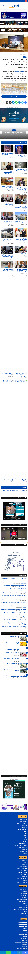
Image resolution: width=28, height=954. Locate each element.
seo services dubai (24, 825)
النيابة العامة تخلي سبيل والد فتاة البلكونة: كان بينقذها (7, 374)
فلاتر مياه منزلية (24, 862)
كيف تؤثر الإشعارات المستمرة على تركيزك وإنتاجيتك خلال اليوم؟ (13, 1)
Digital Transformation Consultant (20, 845)
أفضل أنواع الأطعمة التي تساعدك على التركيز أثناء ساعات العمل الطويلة (14, 623)
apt (26, 932)
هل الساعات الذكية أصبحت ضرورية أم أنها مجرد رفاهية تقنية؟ (14, 578)
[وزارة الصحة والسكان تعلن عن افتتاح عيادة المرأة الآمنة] (7, 264)
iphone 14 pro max (23, 851)
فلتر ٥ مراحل (24, 860)
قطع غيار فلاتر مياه (23, 866)
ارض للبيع (25, 928)
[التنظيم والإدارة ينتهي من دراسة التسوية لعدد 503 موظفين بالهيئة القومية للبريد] (21, 264)
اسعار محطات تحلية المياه (22, 882)
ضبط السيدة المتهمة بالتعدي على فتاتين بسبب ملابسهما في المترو (21, 479)
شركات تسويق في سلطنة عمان (21, 942)
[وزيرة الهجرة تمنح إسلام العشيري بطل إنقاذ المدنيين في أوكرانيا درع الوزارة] (21, 232)
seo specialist (24, 827)
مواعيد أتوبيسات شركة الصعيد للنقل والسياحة (11, 669)
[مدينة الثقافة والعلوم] (23, 638)
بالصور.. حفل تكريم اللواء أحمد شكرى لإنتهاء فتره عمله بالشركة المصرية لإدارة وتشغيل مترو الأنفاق (21, 206)
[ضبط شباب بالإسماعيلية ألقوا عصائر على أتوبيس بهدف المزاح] (7, 250)
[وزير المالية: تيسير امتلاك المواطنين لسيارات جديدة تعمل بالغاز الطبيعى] (7, 216)
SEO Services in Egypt (23, 897)
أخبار (21, 54)
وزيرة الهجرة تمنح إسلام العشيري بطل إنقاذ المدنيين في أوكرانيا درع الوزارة (21, 239)
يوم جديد (25, 915)
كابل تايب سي (24, 880)
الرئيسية (24, 54)
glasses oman (24, 946)
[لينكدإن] (19, 102)
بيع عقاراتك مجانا (14, 20)
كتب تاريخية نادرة (24, 874)
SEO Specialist (24, 839)
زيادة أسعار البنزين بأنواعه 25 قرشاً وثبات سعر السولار (21, 254)
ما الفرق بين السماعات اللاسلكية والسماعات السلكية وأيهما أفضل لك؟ (13, 596)
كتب (26, 837)
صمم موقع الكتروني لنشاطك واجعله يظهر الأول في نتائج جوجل (14, 11)
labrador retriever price (23, 889)
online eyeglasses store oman (22, 948)
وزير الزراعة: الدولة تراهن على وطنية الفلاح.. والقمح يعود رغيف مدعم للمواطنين (7, 188)
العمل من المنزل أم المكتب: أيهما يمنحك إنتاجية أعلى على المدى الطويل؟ (13, 610)
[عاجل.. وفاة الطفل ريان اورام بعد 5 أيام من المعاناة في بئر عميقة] (7, 148)
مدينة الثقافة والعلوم (14, 636)
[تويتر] (22, 102)
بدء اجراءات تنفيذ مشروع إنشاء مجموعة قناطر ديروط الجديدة (21, 222)
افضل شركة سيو (24, 893)
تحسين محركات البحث (23, 926)
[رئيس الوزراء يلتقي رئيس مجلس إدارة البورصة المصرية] (7, 198)
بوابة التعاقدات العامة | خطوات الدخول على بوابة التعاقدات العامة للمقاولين (10, 648)
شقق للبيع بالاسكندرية (22, 924)
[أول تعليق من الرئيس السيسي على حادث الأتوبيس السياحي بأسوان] (7, 233)
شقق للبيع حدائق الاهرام (22, 922)
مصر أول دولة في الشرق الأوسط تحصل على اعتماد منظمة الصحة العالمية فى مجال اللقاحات (22, 189)
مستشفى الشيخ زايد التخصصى (13, 663)
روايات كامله (24, 940)
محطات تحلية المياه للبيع (22, 878)
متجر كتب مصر (24, 944)
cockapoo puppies (24, 938)
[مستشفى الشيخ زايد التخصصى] (23, 665)
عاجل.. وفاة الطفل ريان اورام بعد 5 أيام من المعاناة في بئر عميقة (7, 154)
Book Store (25, 853)
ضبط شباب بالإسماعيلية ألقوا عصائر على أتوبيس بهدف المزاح (7, 256)
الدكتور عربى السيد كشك (20, 71)
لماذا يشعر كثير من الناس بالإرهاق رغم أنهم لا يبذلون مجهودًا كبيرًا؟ (13, 599)
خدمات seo (25, 903)
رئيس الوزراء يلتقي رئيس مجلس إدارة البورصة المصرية (7, 203)
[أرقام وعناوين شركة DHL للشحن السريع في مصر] (23, 644)
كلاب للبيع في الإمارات (23, 901)
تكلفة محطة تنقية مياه (22, 872)
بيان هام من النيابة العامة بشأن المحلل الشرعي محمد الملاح (21, 157)
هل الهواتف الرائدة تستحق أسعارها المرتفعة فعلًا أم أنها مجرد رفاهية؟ (14, 617)
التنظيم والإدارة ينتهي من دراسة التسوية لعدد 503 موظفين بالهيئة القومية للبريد (21, 271)
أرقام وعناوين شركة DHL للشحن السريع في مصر (10, 642)
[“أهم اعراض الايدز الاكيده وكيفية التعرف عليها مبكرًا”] (23, 654)
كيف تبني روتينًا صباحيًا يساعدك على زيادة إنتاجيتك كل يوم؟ (14, 619)
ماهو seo (25, 905)
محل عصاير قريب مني (23, 843)
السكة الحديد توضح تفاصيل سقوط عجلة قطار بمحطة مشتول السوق (21, 375)
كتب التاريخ (25, 831)
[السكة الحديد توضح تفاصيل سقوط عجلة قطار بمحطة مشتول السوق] (21, 323)
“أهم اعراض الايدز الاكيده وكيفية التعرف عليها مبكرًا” (11, 653)
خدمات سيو (25, 891)
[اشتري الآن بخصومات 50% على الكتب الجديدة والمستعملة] (14, 116)
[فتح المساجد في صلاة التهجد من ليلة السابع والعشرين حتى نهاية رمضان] (7, 428)
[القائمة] (26, 6)
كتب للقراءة (25, 835)
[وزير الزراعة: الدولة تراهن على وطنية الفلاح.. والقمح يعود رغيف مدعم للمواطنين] (7, 181)
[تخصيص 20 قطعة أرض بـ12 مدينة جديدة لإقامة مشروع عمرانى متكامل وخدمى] (7, 166)
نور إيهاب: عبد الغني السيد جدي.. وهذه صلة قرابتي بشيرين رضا (10, 675)
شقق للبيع (25, 930)
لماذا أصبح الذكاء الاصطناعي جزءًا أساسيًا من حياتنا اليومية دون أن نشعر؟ (13, 613)
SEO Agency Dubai (23, 819)
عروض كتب (25, 841)
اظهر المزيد (14, 96)
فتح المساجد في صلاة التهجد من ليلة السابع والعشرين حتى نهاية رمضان (7, 479)
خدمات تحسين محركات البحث (21, 823)
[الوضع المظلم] (4, 6)
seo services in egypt (23, 821)
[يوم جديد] (14, 5)
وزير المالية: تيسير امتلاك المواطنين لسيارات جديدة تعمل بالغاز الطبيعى (7, 223)
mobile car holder (24, 895)
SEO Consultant (24, 870)
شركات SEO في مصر (23, 907)
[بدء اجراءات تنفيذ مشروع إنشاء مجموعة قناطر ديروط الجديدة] (21, 216)
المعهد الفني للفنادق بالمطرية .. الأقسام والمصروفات (11, 659)
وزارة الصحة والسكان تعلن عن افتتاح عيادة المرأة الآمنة (8, 270)
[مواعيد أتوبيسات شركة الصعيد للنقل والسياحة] (23, 671)
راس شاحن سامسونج (23, 847)
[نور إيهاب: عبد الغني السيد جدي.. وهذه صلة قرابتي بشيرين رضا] (23, 722)
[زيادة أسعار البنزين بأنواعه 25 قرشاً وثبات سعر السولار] (21, 249)
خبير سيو (25, 833)
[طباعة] (7, 102)
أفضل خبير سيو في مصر (14, 779)
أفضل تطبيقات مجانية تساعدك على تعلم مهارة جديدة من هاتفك (14, 602)
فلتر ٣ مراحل (24, 864)
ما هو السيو (25, 911)
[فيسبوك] (25, 102)
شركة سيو (25, 936)
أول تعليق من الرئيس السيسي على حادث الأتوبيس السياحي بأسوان (7, 241)
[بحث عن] (1, 6)
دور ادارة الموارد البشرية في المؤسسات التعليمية (14, 133)
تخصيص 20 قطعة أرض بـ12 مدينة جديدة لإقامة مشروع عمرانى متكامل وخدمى (8, 172)
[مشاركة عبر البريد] (10, 102)
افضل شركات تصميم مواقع (22, 899)
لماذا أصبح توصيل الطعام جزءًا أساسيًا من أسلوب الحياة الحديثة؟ (14, 626)
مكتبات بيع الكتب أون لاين (22, 829)
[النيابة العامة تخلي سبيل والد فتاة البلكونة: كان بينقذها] (7, 323)
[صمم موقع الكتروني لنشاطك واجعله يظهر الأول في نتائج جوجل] (14, 807)
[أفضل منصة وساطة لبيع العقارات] (14, 23)
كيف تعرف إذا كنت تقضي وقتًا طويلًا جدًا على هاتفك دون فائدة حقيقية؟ (14, 606)
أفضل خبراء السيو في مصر (14, 500)
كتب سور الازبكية (24, 913)
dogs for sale (24, 849)
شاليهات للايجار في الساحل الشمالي (20, 909)
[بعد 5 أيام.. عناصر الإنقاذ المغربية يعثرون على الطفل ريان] (21, 165)
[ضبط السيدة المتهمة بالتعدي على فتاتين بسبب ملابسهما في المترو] (21, 428)
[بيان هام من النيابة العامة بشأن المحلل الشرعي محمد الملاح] (21, 149)
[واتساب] (16, 102)
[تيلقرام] (13, 102)
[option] (14, 132)
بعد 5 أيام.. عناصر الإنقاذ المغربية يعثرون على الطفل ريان (21, 171)
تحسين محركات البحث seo (22, 868)
